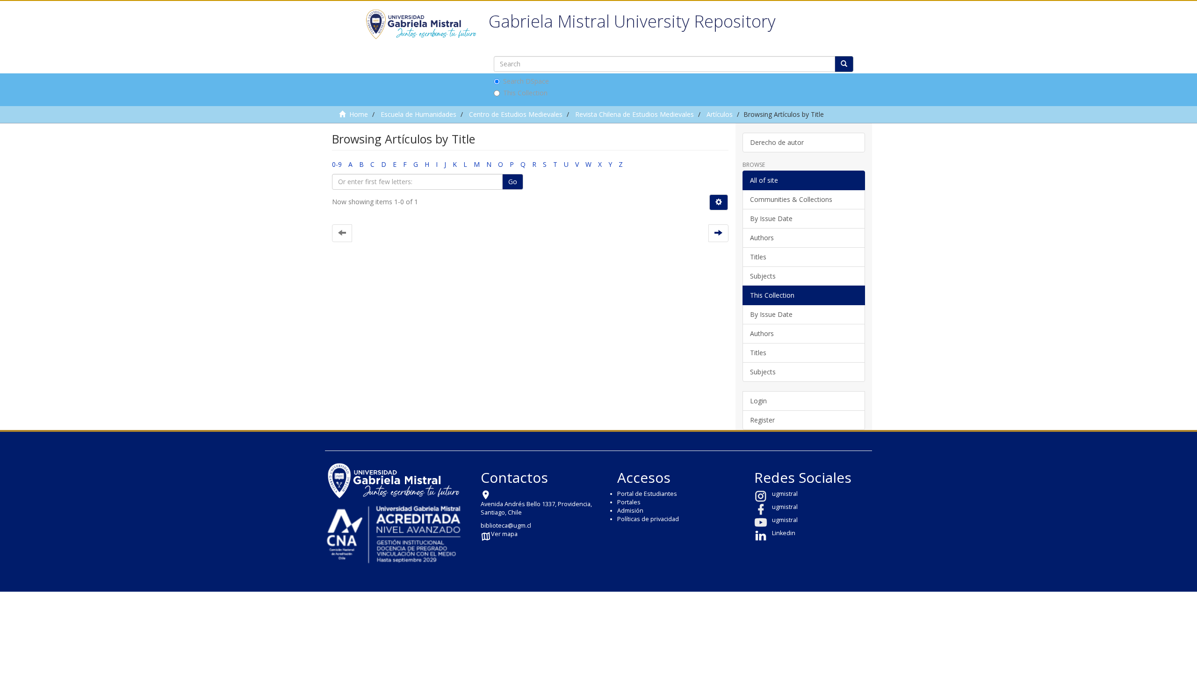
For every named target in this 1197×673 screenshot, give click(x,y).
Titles (758, 256)
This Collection (525, 92)
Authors (762, 237)
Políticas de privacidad (648, 519)
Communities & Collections (791, 199)
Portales (629, 502)
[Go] (844, 64)
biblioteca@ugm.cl (506, 526)
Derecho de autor (777, 142)
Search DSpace (526, 81)
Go (512, 181)
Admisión (630, 511)
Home (358, 114)
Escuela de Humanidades (418, 114)
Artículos (720, 114)
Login (758, 400)
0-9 (337, 164)
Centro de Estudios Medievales (515, 114)
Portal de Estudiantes (647, 494)
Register (762, 419)
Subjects (763, 276)
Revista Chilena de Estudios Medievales (634, 114)
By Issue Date (771, 218)
